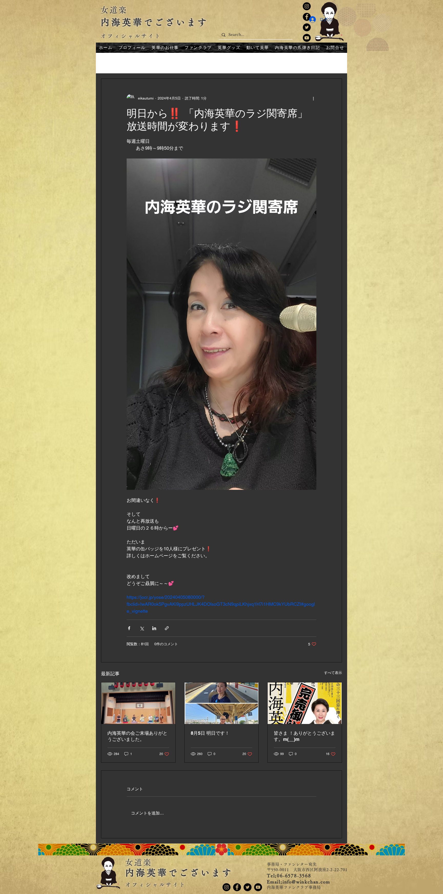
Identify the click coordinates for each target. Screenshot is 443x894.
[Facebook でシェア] (129, 628)
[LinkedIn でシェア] (154, 628)
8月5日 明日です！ (210, 733)
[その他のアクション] (313, 98)
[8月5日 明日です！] (222, 703)
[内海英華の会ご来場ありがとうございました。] (138, 703)
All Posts (109, 63)
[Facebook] (237, 887)
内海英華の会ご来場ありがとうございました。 (137, 736)
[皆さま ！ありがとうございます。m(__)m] (305, 703)
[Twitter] (307, 27)
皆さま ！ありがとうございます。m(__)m (304, 736)
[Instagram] (307, 6)
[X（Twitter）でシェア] (141, 628)
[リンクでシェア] (166, 628)
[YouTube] (307, 38)
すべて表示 (333, 673)
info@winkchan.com (306, 881)
